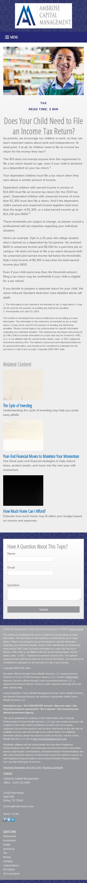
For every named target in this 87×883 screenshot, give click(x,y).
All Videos (9, 869)
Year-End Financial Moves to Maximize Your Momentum (41, 456)
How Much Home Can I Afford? (24, 511)
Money (7, 857)
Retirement (9, 836)
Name (11, 553)
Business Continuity (53, 767)
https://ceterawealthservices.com (50, 739)
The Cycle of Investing (17, 405)
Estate (6, 844)
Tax (5, 852)
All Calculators (11, 873)
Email (11, 567)
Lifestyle (8, 861)
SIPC (76, 677)
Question (13, 585)
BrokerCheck (76, 629)
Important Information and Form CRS (22, 767)
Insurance (9, 848)
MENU (14, 37)
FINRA (69, 677)
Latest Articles (11, 865)
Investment (9, 840)
